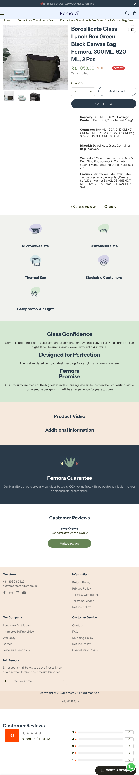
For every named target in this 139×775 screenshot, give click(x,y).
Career (7, 644)
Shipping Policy (82, 638)
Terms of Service (83, 601)
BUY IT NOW (104, 103)
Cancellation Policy (85, 650)
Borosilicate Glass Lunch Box (35, 20)
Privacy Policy (81, 588)
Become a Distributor (17, 625)
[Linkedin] (17, 592)
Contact (77, 625)
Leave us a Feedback (16, 650)
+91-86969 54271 (14, 581)
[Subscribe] (63, 681)
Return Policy (81, 582)
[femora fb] (4, 592)
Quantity (77, 83)
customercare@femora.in (20, 586)
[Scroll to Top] (132, 755)
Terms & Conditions (85, 594)
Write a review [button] (69, 543)
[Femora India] (69, 13)
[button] (135, 13)
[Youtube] (24, 592)
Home (6, 20)
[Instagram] (11, 592)
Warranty (9, 638)
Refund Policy (81, 644)
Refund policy (81, 607)
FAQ (75, 631)
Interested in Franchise (18, 631)
